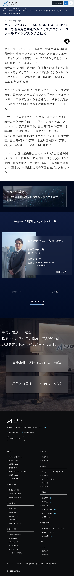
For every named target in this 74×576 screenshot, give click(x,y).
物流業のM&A (13, 475)
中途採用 (45, 505)
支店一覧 (45, 486)
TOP (4, 8)
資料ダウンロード (15, 523)
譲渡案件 (45, 457)
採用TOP (45, 498)
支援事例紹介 (13, 512)
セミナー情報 (13, 545)
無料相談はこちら (16, 438)
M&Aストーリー (14, 516)
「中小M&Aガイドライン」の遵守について (41, 564)
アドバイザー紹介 (48, 479)
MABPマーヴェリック (49, 532)
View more (37, 301)
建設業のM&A (13, 464)
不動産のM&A (13, 468)
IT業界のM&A (13, 479)
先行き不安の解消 (15, 494)
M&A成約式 (13, 519)
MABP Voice (46, 517)
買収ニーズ (46, 460)
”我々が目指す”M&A (15, 457)
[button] (61, 293)
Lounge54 (45, 536)
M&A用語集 (13, 538)
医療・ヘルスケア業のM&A (18, 471)
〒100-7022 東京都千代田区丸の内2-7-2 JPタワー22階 (26, 427)
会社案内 (45, 475)
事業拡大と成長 (14, 490)
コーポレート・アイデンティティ (53, 472)
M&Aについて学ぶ (15, 534)
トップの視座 (13, 549)
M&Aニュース (18, 8)
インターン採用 (47, 509)
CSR (43, 547)
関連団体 (45, 554)
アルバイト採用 (47, 513)
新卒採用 (45, 502)
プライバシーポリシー (15, 564)
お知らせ (45, 483)
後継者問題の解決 (15, 497)
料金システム (13, 508)
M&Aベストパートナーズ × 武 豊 (53, 528)
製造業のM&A (13, 460)
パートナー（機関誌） (16, 553)
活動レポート (46, 551)
